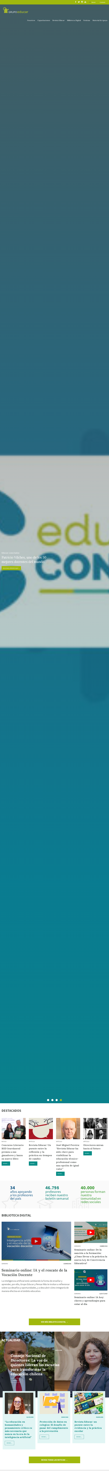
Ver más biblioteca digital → (54, 1322)
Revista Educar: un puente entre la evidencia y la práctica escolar (88, 1426)
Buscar (93, 2)
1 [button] (48, 1100)
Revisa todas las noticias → (54, 1460)
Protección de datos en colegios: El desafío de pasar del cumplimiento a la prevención (54, 1426)
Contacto (102, 2)
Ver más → (6, 577)
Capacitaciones (43, 20)
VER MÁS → (6, 1163)
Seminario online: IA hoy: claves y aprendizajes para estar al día (89, 1301)
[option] (54, 551)
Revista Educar (58, 20)
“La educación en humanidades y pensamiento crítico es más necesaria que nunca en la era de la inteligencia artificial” (18, 1429)
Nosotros (31, 20)
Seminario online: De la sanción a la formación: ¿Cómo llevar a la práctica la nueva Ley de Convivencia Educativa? (90, 1256)
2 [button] (52, 1100)
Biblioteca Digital (74, 20)
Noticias (86, 20)
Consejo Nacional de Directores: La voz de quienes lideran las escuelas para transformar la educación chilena (35, 1364)
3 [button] (57, 1100)
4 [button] (61, 1100)
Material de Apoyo (100, 20)
